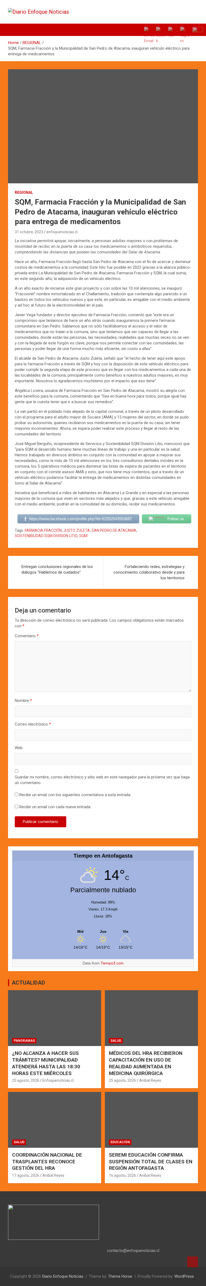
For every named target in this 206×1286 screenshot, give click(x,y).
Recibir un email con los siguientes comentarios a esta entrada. (75, 794)
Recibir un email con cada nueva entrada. (55, 806)
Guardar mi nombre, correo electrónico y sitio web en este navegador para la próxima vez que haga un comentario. (102, 780)
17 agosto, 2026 (25, 1175)
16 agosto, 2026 (122, 1175)
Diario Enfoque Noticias (62, 1276)
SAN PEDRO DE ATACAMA (113, 530)
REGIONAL (24, 192)
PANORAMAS (24, 1041)
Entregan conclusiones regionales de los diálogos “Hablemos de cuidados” (57, 569)
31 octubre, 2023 (29, 232)
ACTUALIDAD (28, 982)
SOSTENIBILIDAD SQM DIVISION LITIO (46, 536)
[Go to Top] (192, 1261)
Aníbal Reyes (150, 1080)
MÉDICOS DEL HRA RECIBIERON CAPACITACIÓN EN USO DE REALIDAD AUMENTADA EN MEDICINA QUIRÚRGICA (145, 1063)
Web (19, 747)
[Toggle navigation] (14, 30)
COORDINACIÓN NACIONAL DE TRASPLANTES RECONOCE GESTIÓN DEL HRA (47, 1161)
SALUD (116, 1041)
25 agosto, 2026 (25, 1080)
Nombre (23, 700)
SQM (83, 536)
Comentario (27, 635)
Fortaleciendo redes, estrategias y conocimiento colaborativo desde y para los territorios (149, 572)
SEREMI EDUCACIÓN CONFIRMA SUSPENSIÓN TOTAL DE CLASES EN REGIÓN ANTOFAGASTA (150, 1161)
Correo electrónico (33, 724)
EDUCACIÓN (120, 1142)
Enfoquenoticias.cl (57, 1080)
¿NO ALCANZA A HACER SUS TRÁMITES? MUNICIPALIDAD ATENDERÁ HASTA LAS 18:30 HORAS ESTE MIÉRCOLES (46, 1063)
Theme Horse (120, 1276)
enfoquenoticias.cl (62, 232)
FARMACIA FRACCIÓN (43, 530)
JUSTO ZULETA (76, 530)
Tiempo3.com (112, 963)
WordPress (184, 1276)
